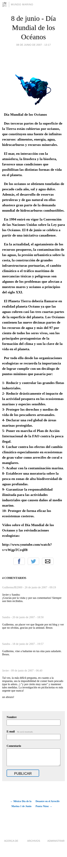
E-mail (20, 731)
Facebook (19, 561)
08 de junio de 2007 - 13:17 (33, 44)
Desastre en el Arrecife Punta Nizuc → (47, 804)
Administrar (55, 840)
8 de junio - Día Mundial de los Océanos (33, 27)
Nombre (12, 717)
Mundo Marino (22, 4)
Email (47, 561)
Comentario (14, 745)
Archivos (33, 840)
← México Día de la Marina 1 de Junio (20, 804)
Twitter (33, 561)
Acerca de (11, 840)
